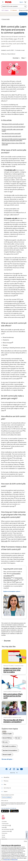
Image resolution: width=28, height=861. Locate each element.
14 (19, 287)
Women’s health (7, 754)
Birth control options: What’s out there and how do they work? (12, 696)
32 (8, 460)
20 (12, 342)
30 (12, 448)
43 (15, 581)
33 (4, 462)
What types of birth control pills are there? (13, 124)
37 (15, 506)
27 (25, 404)
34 (20, 464)
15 (15, 295)
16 (17, 295)
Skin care (5, 742)
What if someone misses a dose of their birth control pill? (13, 143)
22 (6, 354)
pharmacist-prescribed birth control (13, 579)
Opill (20, 301)
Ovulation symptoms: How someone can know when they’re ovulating (12, 670)
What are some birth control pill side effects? (13, 126)
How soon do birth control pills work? (11, 136)
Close (25, 841)
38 (25, 525)
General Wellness (7, 738)
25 (19, 378)
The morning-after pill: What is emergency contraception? (13, 721)
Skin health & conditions (9, 746)
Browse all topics (7, 759)
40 (12, 575)
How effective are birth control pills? (11, 133)
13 (17, 283)
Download (15, 58)
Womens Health (6, 19)
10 (10, 263)
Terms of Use (14, 859)
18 (24, 317)
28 (5, 410)
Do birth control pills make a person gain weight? (12, 130)
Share (23, 58)
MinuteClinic (7, 578)
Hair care (17, 738)
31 (12, 457)
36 (14, 498)
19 (3, 333)
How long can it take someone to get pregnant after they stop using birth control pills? (14, 139)
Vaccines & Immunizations (10, 750)
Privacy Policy (7, 859)
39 (6, 538)
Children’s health (7, 733)
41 (11, 577)
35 (5, 477)
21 (5, 354)
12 (9, 281)
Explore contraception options (11, 591)
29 (23, 430)
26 (21, 378)
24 (11, 370)
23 (9, 366)
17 (13, 307)
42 (18, 579)
